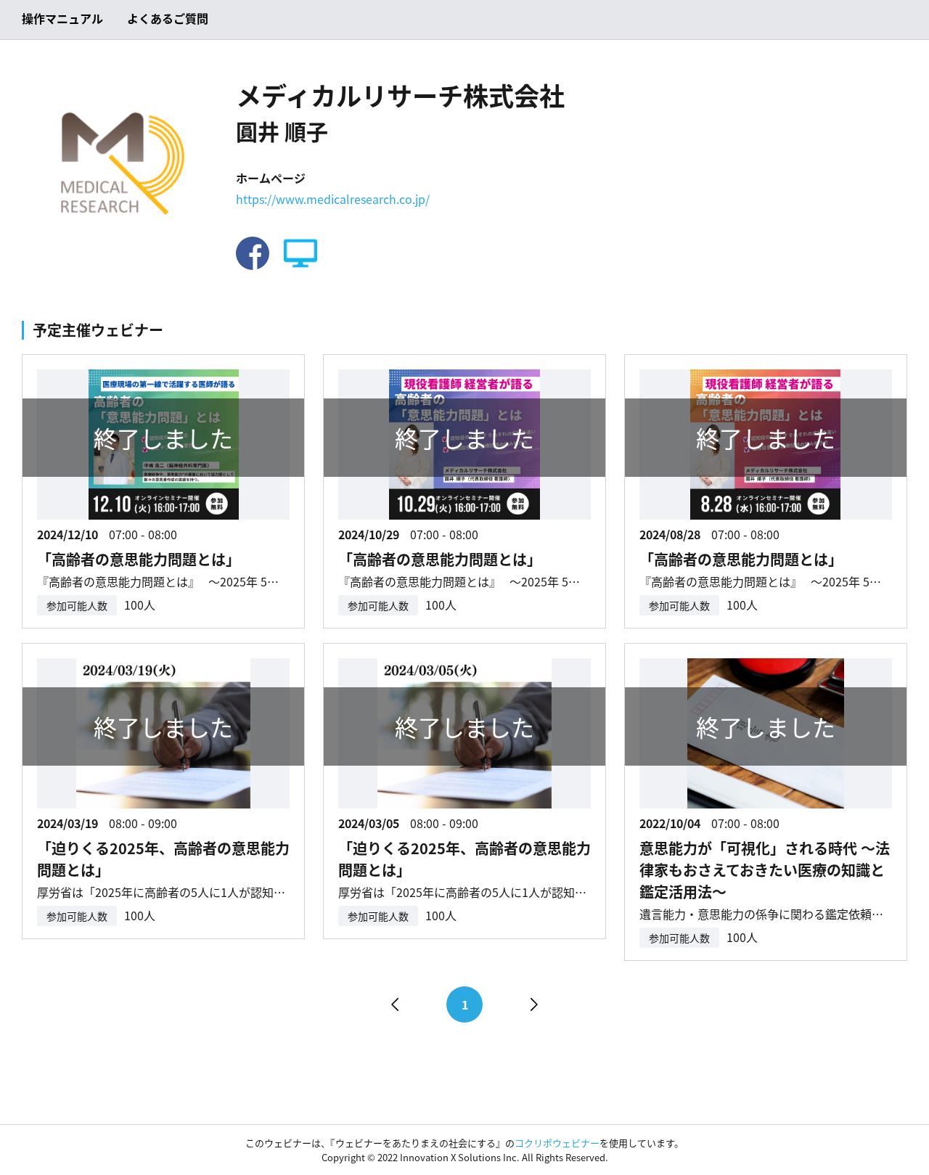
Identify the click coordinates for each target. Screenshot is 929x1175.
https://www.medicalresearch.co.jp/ (333, 199)
